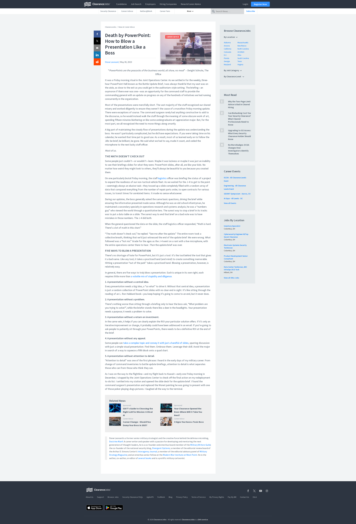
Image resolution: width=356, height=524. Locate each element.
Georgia (227, 61)
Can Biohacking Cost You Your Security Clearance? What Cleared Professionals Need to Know (239, 119)
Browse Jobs (113, 497)
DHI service (203, 519)
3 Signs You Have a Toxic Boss (189, 421)
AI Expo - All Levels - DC (233, 198)
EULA (255, 497)
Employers (150, 4)
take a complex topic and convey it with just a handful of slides (156, 342)
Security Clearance (108, 11)
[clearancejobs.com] (98, 4)
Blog (170, 497)
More (189, 11)
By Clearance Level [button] (232, 76)
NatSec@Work (146, 11)
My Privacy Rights (216, 497)
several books (144, 458)
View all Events (230, 203)
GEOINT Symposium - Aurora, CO (237, 194)
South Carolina (243, 58)
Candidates (121, 4)
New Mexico (242, 46)
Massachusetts (243, 42)
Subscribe (250, 11)
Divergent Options (161, 448)
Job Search (136, 4)
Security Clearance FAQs (132, 497)
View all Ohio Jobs (231, 278)
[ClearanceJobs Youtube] (260, 491)
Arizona (227, 46)
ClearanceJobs (110, 27)
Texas (240, 61)
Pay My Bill (232, 497)
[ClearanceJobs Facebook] (248, 491)
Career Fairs (165, 11)
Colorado (227, 52)
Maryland (227, 64)
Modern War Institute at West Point (180, 454)
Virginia (240, 64)
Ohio (239, 55)
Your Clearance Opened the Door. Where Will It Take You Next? (188, 412)
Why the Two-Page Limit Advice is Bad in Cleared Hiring (239, 104)
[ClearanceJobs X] (254, 491)
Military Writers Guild (200, 444)
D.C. (225, 55)
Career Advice (127, 11)
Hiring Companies (168, 4)
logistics (162, 178)
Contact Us (244, 497)
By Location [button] (229, 37)
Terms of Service (198, 497)
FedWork (161, 497)
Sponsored (127, 405)
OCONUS (241, 52)
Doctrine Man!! (116, 441)
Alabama (227, 42)
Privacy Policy (182, 497)
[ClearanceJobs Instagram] (267, 491)
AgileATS (150, 497)
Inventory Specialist (232, 226)
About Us (89, 497)
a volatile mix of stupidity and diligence (151, 276)
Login (245, 4)
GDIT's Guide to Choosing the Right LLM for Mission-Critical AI (138, 412)
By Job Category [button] (231, 70)
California (227, 49)
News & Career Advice (191, 4)
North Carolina (243, 49)
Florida (226, 58)
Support (100, 497)
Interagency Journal (147, 451)
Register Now (260, 4)
